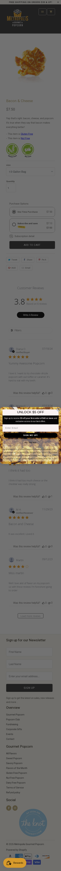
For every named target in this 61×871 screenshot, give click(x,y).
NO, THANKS (30, 443)
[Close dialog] (58, 409)
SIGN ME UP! (30, 435)
